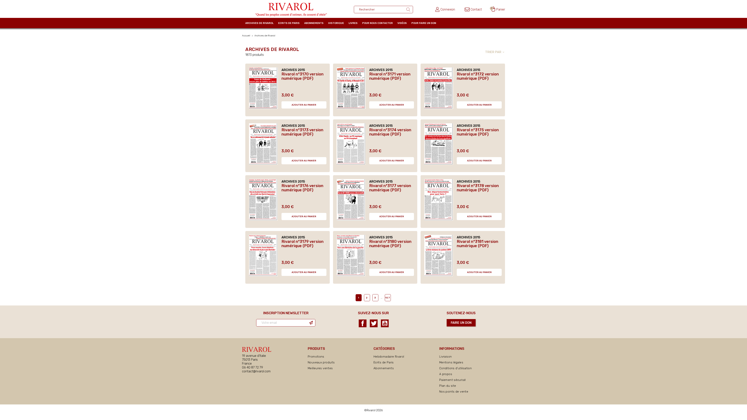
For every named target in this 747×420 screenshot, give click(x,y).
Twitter (374, 323)
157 (387, 297)
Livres (353, 23)
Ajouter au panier (304, 104)
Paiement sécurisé (452, 380)
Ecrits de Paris (289, 23)
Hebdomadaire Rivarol (389, 356)
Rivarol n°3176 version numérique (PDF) (302, 188)
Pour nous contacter (377, 23)
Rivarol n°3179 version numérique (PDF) (302, 243)
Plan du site (447, 386)
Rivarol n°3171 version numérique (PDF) (389, 76)
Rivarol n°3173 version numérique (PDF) (302, 132)
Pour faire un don (423, 23)
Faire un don (461, 323)
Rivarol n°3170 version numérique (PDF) (302, 76)
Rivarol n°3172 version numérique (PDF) (478, 76)
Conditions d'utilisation (455, 368)
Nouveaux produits (321, 362)
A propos (445, 374)
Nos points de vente (453, 391)
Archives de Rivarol (259, 23)
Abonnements (314, 23)
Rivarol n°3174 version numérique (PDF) (390, 132)
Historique (336, 23)
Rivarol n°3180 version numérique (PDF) (390, 243)
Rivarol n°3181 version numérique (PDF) (477, 243)
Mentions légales (451, 362)
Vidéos (402, 23)
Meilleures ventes (320, 368)
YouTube (385, 323)
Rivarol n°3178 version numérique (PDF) (478, 188)
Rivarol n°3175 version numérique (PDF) (478, 132)
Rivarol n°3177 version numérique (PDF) (390, 188)
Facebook (362, 323)
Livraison (445, 356)
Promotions (316, 356)
